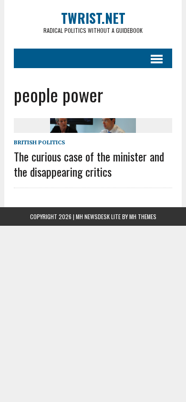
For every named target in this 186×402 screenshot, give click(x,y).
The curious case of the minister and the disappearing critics (89, 164)
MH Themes (142, 216)
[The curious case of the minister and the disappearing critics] (93, 126)
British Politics (39, 142)
